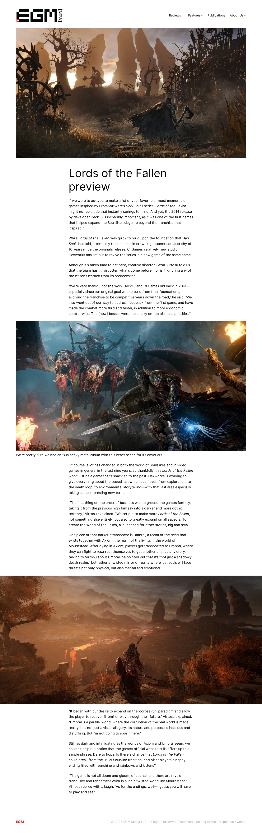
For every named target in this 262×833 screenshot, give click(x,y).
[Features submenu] (202, 15)
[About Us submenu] (245, 15)
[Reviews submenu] (183, 15)
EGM (20, 822)
